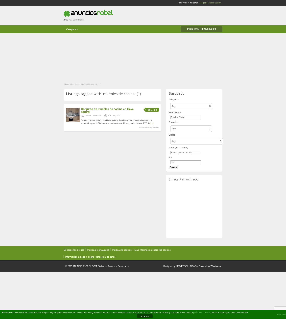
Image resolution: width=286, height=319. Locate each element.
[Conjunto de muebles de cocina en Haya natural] (73, 121)
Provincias (173, 122)
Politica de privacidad (98, 249)
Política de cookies (122, 249)
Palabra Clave (175, 112)
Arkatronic (97, 115)
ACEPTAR (145, 316)
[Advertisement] (99, 56)
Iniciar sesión (215, 3)
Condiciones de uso (74, 249)
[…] (151, 123)
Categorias (72, 29)
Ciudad (172, 135)
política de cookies (201, 312)
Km (170, 157)
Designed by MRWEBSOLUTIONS (180, 266)
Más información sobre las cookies (152, 249)
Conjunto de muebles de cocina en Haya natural (107, 110)
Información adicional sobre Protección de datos (90, 256)
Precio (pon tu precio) (178, 147)
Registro (204, 3)
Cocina (88, 115)
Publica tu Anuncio (201, 29)
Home (66, 84)
